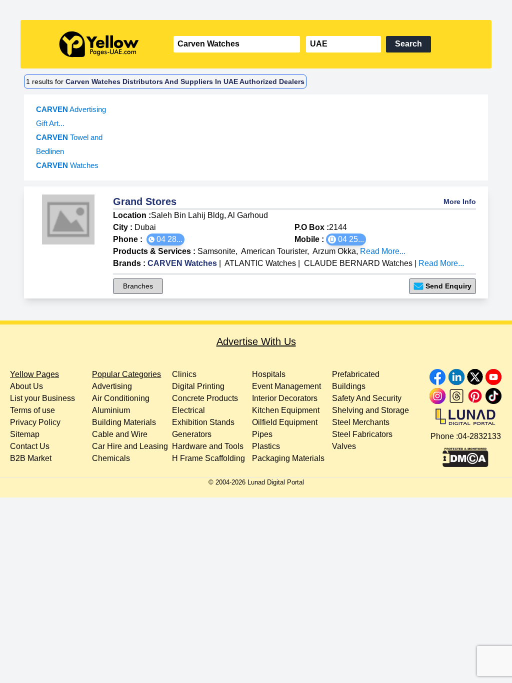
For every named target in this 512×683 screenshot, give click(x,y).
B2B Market (31, 458)
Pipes (262, 434)
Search (408, 44)
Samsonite (217, 251)
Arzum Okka (334, 251)
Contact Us (30, 446)
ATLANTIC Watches (260, 263)
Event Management (286, 386)
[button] (165, 240)
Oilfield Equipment (285, 422)
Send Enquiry (449, 286)
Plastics (266, 446)
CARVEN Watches (182, 263)
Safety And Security (367, 398)
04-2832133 (479, 436)
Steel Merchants (361, 422)
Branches (138, 286)
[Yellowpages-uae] (99, 44)
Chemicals (111, 458)
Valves (344, 446)
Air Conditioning (121, 398)
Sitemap (25, 434)
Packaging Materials (288, 458)
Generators (192, 434)
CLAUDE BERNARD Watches (358, 263)
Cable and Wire (120, 434)
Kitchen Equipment (286, 410)
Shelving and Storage (370, 410)
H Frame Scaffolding (208, 458)
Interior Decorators (285, 398)
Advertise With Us (256, 341)
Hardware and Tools (208, 446)
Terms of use (32, 410)
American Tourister (274, 251)
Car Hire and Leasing (130, 446)
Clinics (184, 374)
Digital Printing (198, 386)
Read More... (383, 251)
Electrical (188, 410)
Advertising (112, 386)
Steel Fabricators (362, 434)
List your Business (42, 398)
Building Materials (124, 422)
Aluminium (111, 410)
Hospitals (269, 374)
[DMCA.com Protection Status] (465, 455)
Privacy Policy (35, 422)
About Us (26, 386)
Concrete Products (205, 398)
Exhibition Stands (203, 422)
